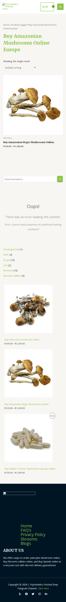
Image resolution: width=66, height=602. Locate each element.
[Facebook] (26, 594)
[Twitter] (33, 594)
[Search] (60, 179)
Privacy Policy (33, 534)
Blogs (26, 543)
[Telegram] (46, 594)
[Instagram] (39, 594)
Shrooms (29, 539)
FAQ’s (26, 530)
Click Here (43, 588)
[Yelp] (20, 594)
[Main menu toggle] (60, 7)
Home (6, 24)
